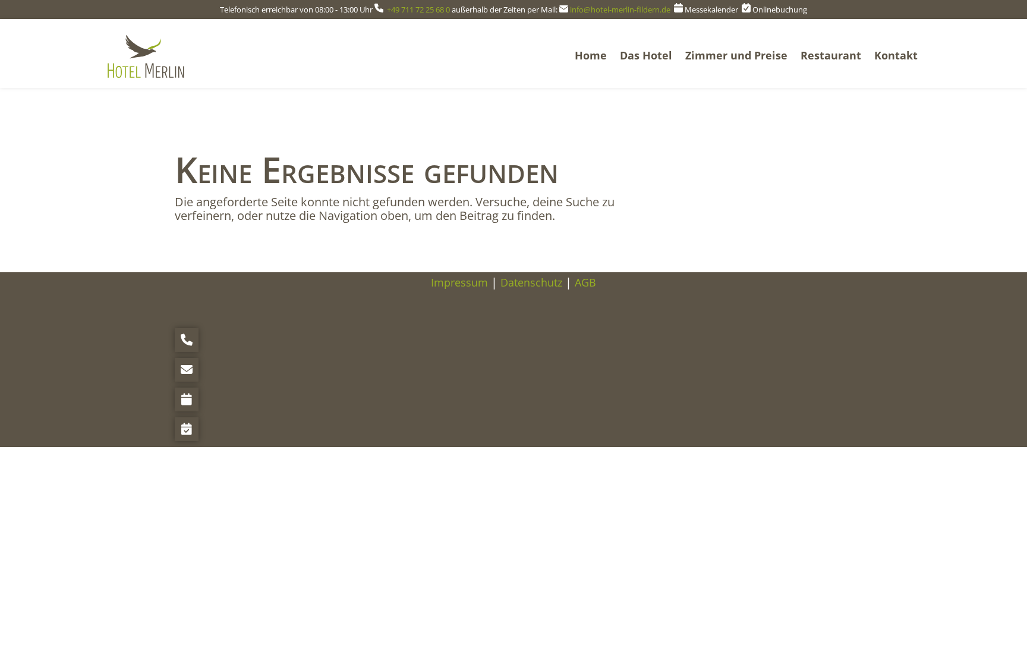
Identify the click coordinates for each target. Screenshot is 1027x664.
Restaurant (831, 55)
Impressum (459, 282)
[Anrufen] (187, 340)
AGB (585, 282)
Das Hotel (646, 55)
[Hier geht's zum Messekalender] (187, 399)
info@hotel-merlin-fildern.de (621, 9)
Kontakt (896, 55)
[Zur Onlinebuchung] (187, 429)
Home (591, 55)
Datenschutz (531, 282)
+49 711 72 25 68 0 (418, 9)
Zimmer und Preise (736, 55)
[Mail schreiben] (187, 370)
